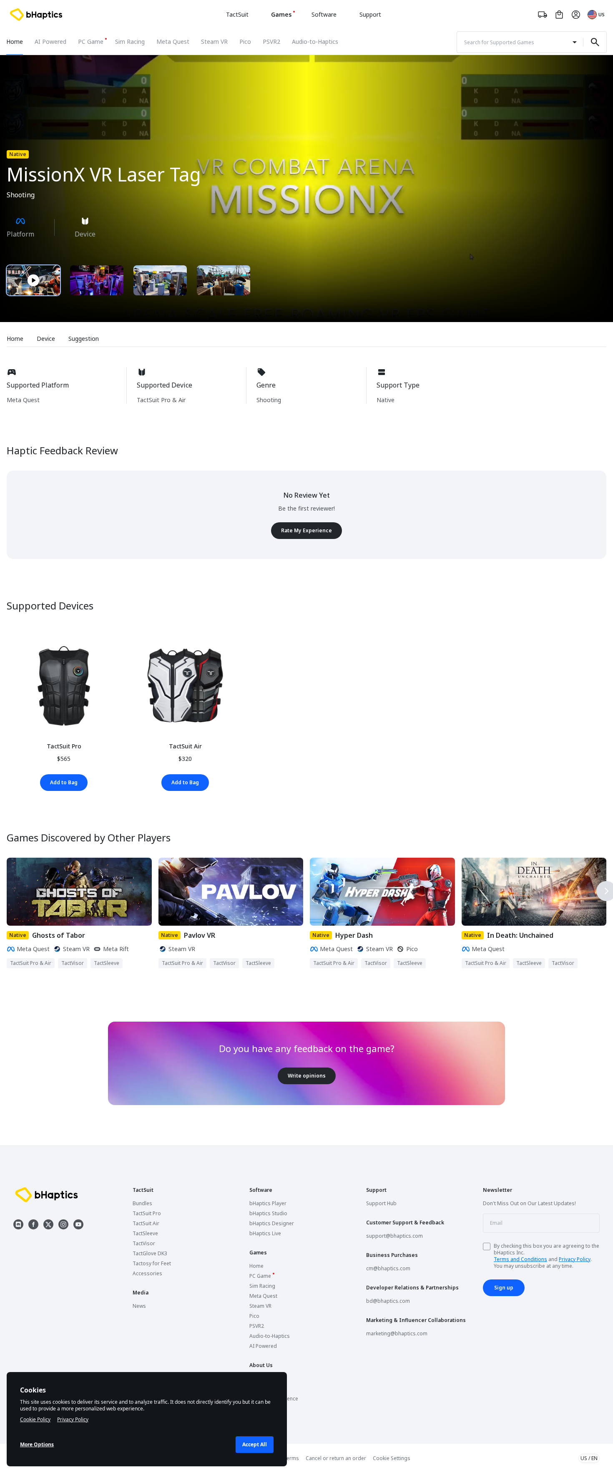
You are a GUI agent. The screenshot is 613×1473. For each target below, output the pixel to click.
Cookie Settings (391, 1458)
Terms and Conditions (520, 1259)
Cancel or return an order (336, 1458)
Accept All (254, 1444)
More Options (37, 1444)
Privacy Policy (574, 1259)
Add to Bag (64, 782)
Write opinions (307, 1075)
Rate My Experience (306, 530)
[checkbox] (486, 1246)
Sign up (503, 1287)
